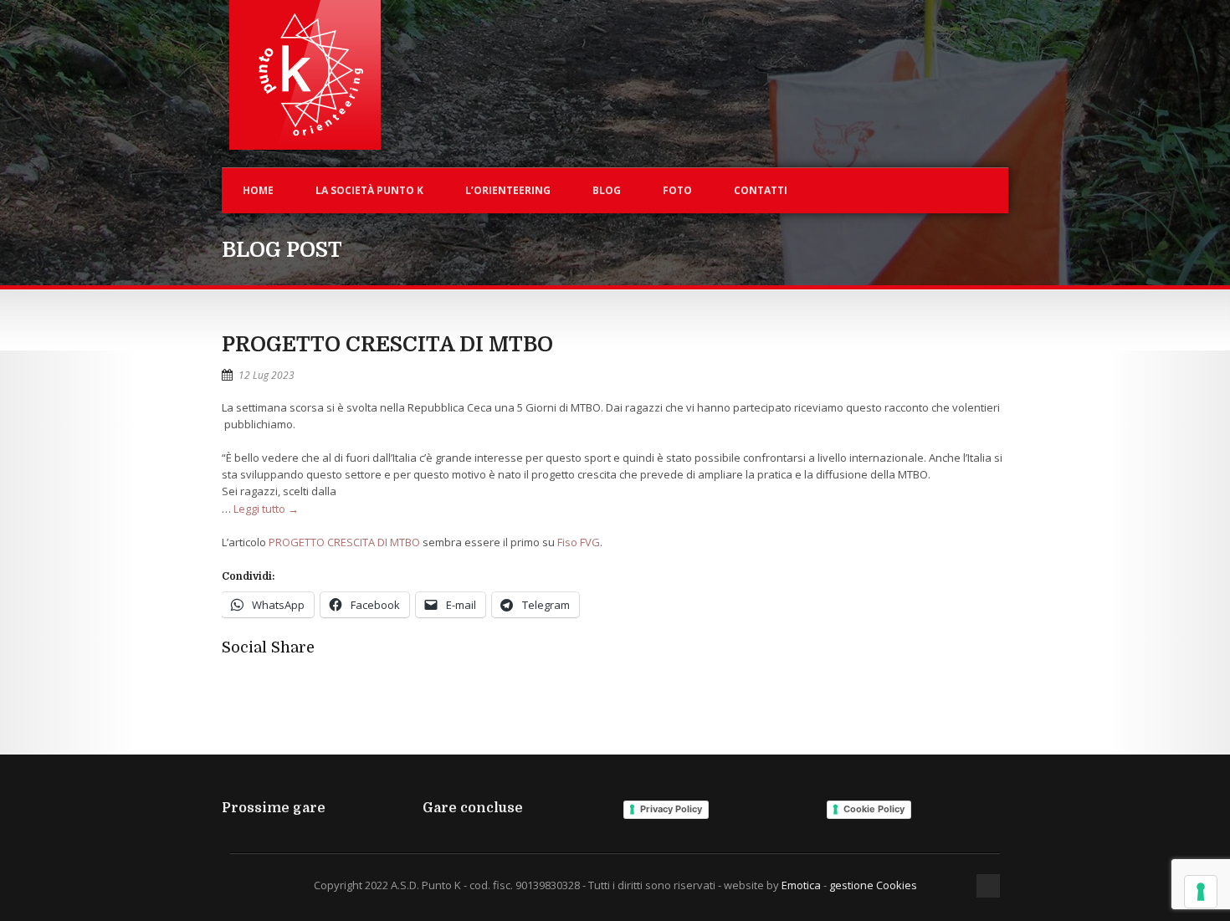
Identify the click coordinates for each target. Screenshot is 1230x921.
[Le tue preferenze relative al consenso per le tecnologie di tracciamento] (1201, 892)
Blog (606, 190)
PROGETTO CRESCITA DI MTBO (387, 344)
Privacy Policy (671, 809)
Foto (677, 190)
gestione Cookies (873, 885)
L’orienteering (508, 190)
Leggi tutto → (266, 508)
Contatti (760, 190)
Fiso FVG (578, 542)
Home (258, 190)
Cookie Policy (874, 809)
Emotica (801, 885)
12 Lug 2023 (266, 375)
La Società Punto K (369, 190)
